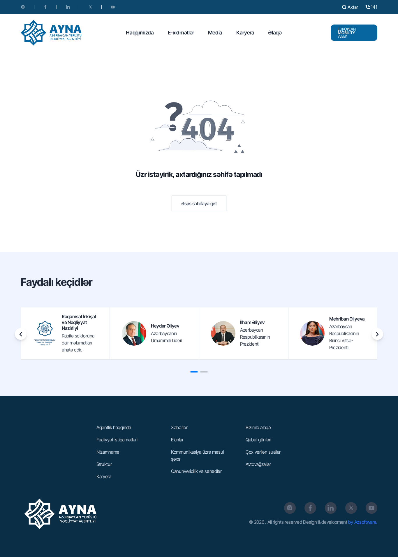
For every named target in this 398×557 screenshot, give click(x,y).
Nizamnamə (107, 452)
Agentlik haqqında (113, 427)
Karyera (245, 32)
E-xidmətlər (181, 32)
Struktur (104, 464)
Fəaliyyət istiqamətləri (117, 440)
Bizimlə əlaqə (258, 427)
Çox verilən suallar (263, 452)
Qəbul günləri (258, 440)
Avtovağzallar (258, 464)
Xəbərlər (179, 427)
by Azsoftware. (362, 522)
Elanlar (177, 440)
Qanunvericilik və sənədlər (196, 471)
